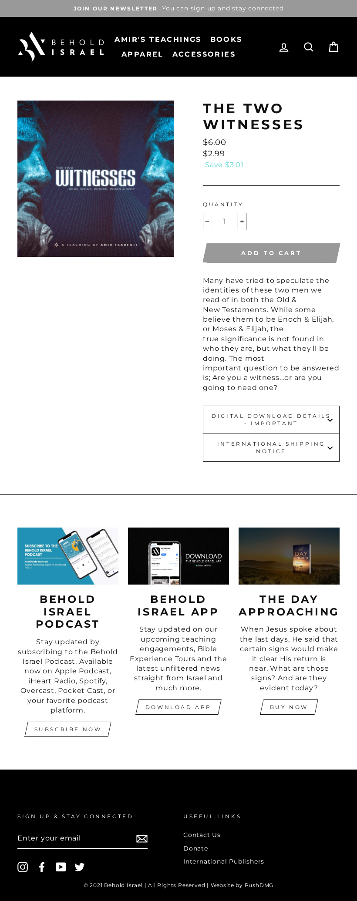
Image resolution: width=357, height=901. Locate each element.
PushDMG (259, 885)
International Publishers (223, 861)
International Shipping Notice (271, 447)
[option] (178, 8)
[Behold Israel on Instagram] (22, 867)
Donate (195, 848)
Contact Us (202, 834)
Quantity (223, 204)
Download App (178, 707)
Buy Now (289, 707)
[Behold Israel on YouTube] (61, 867)
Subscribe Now (68, 729)
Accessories (204, 54)
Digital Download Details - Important (271, 420)
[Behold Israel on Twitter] (79, 867)
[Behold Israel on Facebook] (42, 867)
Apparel (142, 54)
